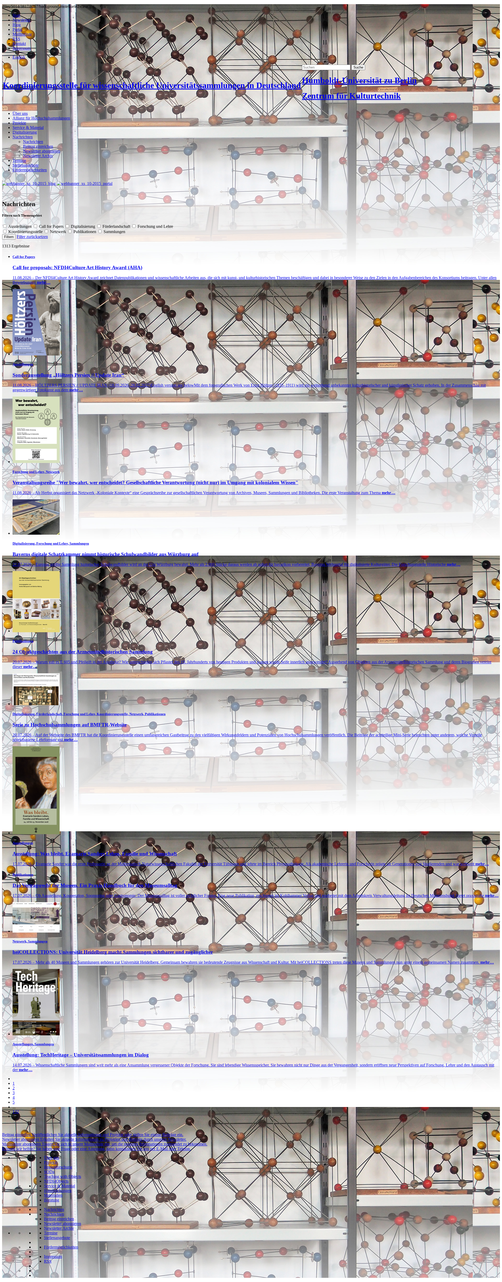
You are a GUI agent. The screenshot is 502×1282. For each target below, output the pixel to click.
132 (16, 1111)
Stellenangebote (26, 165)
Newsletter (21, 20)
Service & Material (28, 127)
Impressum (22, 48)
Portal (17, 29)
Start (16, 15)
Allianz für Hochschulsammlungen (41, 118)
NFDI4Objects (56, 1181)
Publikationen (84, 231)
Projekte (19, 123)
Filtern (9, 237)
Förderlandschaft (116, 226)
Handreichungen (57, 1190)
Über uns (20, 113)
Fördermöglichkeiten (30, 170)
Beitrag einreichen (38, 146)
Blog (17, 24)
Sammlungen (113, 231)
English (19, 57)
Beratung (51, 1200)
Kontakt (19, 43)
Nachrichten (23, 137)
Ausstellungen (20, 226)
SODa (49, 1172)
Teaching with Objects (62, 1176)
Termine (19, 160)
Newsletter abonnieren (41, 151)
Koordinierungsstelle (25, 231)
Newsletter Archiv (38, 156)
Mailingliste (22, 34)
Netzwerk (58, 231)
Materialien (53, 1195)
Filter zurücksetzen (32, 236)
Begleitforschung (58, 1167)
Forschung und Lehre (154, 226)
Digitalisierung (25, 132)
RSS (16, 39)
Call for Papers (51, 226)
